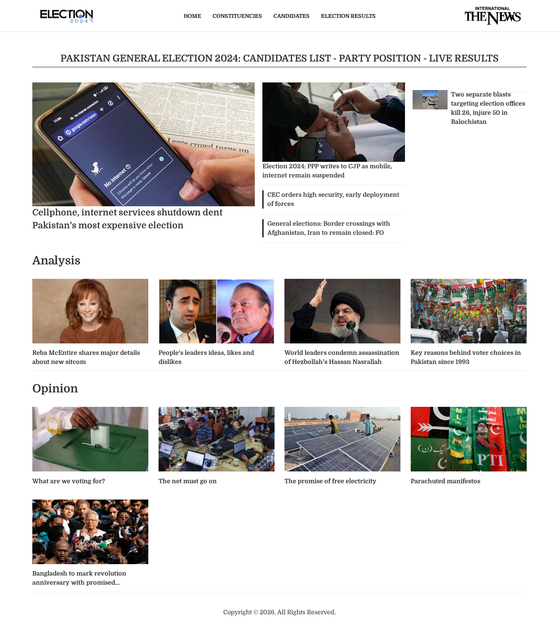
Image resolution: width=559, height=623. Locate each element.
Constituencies (237, 16)
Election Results (348, 16)
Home (192, 16)
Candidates (291, 16)
